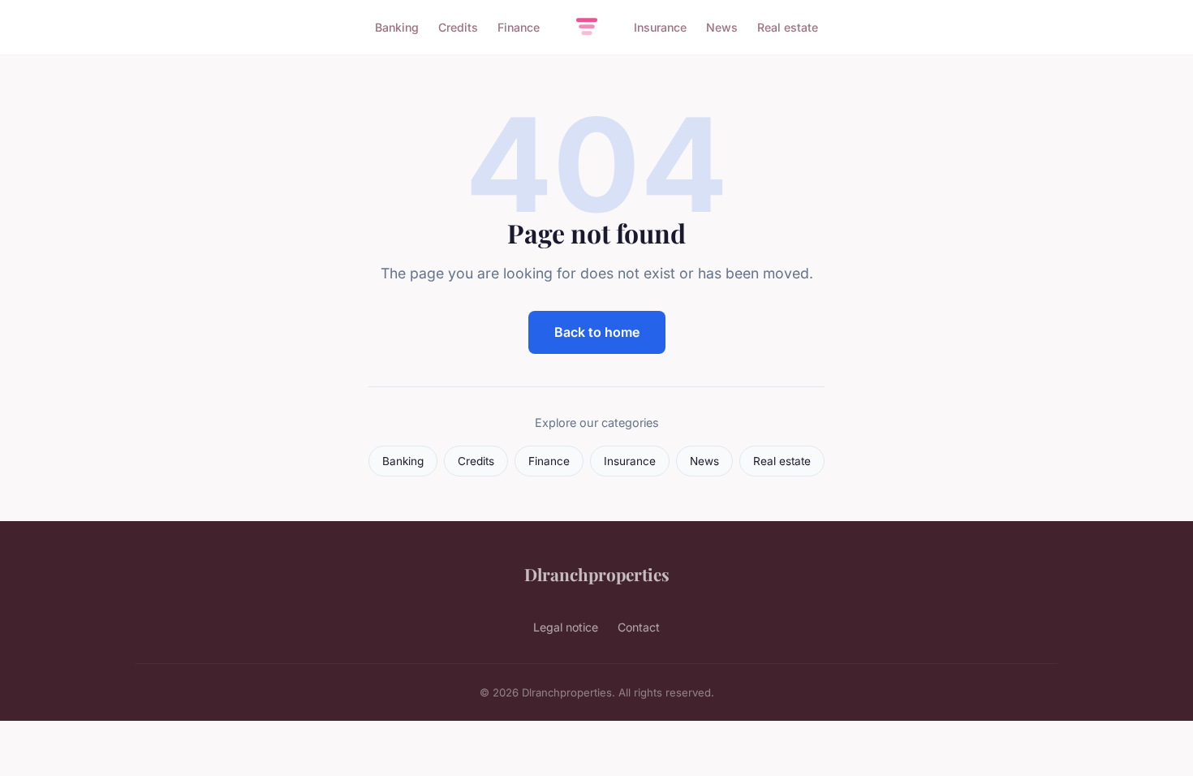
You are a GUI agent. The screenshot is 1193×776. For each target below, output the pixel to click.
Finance (518, 27)
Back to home (597, 332)
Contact (639, 627)
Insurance (660, 27)
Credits (458, 27)
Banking (397, 27)
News (722, 27)
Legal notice (565, 627)
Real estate (787, 27)
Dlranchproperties (597, 574)
